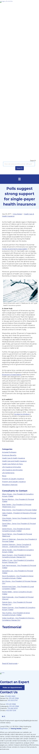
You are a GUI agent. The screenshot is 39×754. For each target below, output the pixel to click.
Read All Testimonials (9, 663)
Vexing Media (16, 729)
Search (33, 161)
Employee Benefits (9, 455)
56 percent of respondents (11, 375)
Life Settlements (8, 473)
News (4, 476)
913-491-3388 (14, 698)
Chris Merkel (17, 214)
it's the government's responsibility (14, 249)
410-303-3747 (13, 700)
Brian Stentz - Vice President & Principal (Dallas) (19, 510)
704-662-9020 (12, 708)
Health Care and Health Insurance (14, 461)
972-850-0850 (10, 696)
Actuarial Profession (9, 452)
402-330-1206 (11, 710)
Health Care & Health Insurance (13, 458)
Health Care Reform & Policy (12, 464)
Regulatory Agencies (9, 485)
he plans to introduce (22, 414)
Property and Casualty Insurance (14, 482)
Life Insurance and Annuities (12, 470)
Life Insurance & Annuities (11, 467)
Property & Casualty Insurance (13, 479)
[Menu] (19, 179)
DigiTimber (4, 729)
